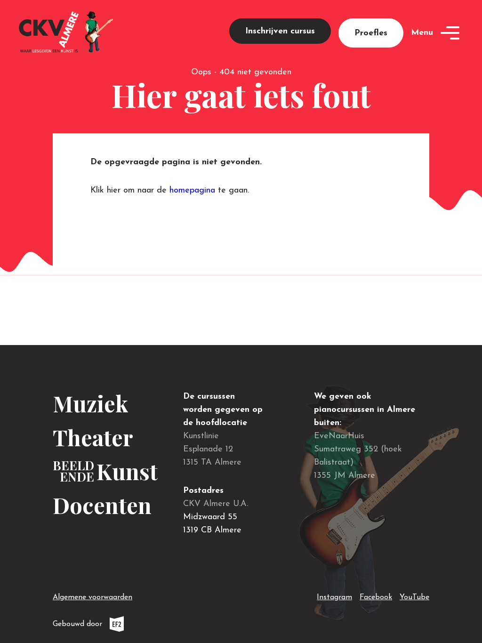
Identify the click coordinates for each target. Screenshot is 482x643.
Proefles (370, 33)
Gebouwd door (109, 626)
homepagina (192, 190)
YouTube (414, 597)
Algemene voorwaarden (92, 597)
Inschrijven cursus (280, 31)
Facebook (376, 597)
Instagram (334, 597)
